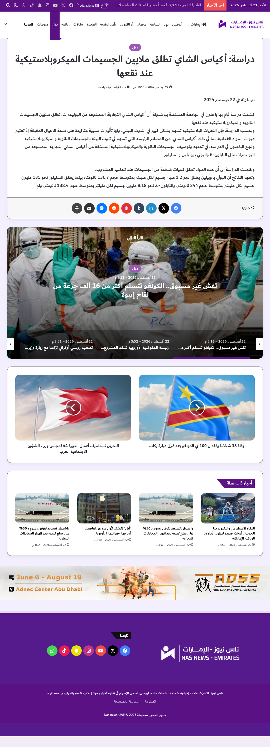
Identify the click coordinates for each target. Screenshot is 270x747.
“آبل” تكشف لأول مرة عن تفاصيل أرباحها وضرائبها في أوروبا (108, 531)
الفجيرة (91, 24)
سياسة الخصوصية (126, 701)
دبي (166, 24)
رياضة (65, 24)
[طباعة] (77, 208)
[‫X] (163, 208)
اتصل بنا (150, 701)
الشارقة (155, 24)
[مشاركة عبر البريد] (89, 208)
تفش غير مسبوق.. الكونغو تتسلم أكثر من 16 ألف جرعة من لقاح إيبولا (135, 290)
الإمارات (196, 24)
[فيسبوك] (176, 208)
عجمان (141, 24)
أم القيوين (126, 24)
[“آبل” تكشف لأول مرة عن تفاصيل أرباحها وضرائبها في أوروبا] (104, 508)
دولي (55, 24)
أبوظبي (177, 24)
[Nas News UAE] (241, 24)
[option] (135, 293)
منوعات (42, 24)
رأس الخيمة (108, 24)
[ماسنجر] (102, 208)
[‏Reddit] (114, 208)
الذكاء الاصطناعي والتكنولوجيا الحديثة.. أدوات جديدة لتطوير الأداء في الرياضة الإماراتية (229, 533)
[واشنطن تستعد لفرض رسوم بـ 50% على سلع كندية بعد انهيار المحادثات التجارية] (166, 508)
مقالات (78, 24)
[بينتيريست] (126, 208)
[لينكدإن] (151, 208)
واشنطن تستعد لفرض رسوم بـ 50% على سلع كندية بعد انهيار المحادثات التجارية (168, 533)
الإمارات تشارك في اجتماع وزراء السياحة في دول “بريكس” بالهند (151, 5)
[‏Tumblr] (139, 208)
